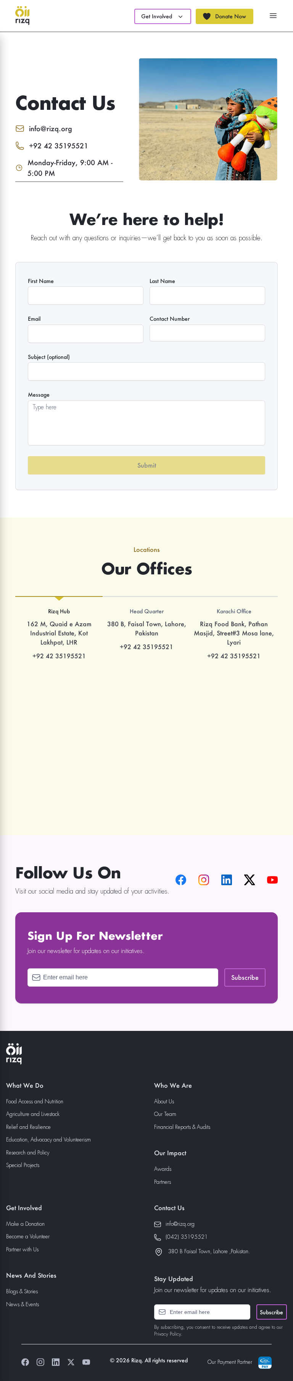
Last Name (162, 281)
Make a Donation (25, 1224)
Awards (162, 1169)
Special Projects (22, 1165)
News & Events (22, 1305)
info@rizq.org (180, 1224)
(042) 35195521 (187, 1237)
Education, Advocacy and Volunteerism (48, 1140)
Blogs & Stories (22, 1292)
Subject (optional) (49, 357)
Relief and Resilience (28, 1127)
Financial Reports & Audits (182, 1127)
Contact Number (170, 318)
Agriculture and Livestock (33, 1114)
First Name (41, 281)
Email (34, 318)
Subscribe (271, 1312)
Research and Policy (27, 1153)
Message (39, 394)
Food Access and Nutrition (34, 1102)
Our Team (165, 1114)
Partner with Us (22, 1250)
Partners (162, 1182)
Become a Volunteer (28, 1237)
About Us (164, 1102)
